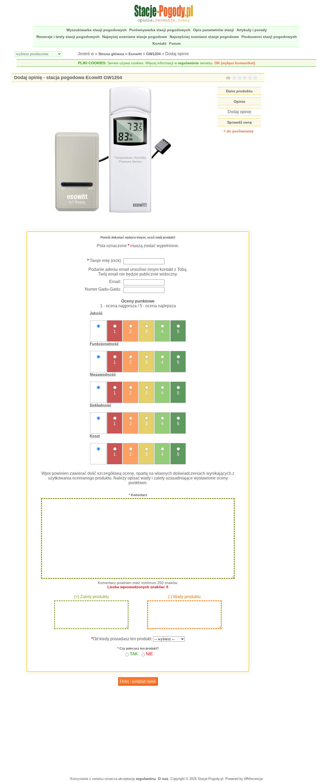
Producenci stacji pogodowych (269, 37)
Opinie (239, 101)
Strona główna (111, 54)
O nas (163, 779)
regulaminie (188, 63)
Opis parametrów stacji (213, 30)
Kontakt (159, 43)
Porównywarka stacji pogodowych (159, 30)
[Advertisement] (138, 729)
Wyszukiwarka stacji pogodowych (96, 30)
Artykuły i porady (251, 30)
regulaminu (146, 779)
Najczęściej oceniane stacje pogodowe (204, 37)
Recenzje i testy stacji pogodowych (68, 37)
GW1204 (153, 54)
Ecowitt (135, 54)
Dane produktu (239, 91)
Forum (175, 43)
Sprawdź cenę (239, 122)
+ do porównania (238, 131)
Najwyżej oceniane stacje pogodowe (134, 37)
